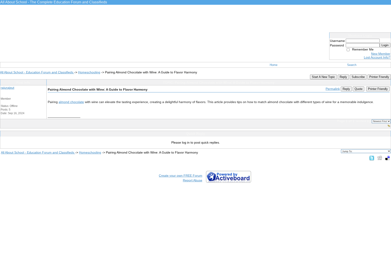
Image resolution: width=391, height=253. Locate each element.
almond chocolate (71, 102)
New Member (380, 53)
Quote (358, 89)
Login (385, 45)
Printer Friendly (379, 77)
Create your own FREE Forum (180, 175)
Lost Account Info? (377, 57)
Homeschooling (89, 72)
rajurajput (7, 87)
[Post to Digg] (379, 158)
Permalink (333, 89)
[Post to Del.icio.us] (387, 158)
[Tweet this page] (371, 158)
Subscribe (358, 77)
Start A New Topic (323, 77)
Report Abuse (192, 180)
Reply (343, 77)
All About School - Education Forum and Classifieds (37, 72)
